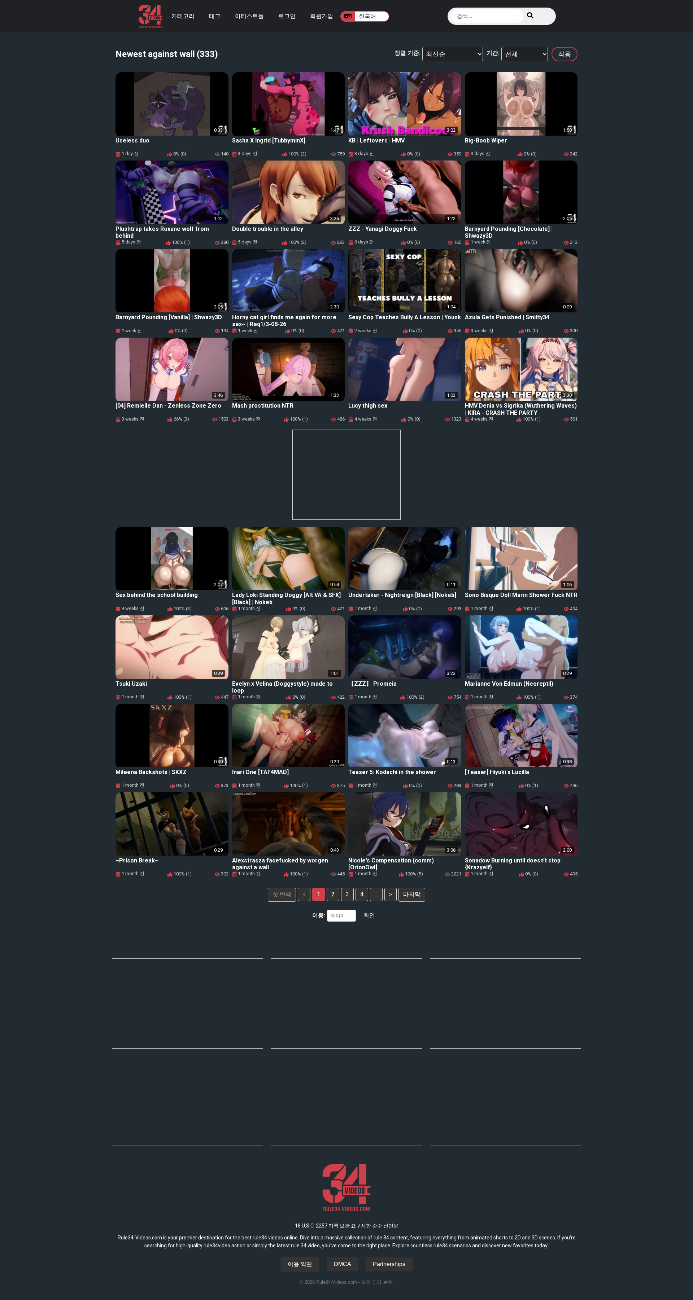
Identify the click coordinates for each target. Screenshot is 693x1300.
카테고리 (183, 16)
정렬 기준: (407, 52)
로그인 (287, 16)
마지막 (411, 894)
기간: (493, 52)
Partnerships (389, 1264)
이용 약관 (300, 1264)
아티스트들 (249, 16)
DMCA (342, 1264)
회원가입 (321, 16)
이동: (318, 915)
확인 (369, 915)
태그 (215, 16)
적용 (564, 54)
